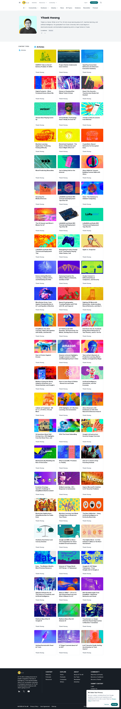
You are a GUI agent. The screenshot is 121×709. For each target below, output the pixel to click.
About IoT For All (78, 674)
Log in (85, 2)
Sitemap (54, 706)
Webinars (48, 674)
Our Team (76, 677)
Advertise (34, 2)
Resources (49, 679)
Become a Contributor (97, 677)
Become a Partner (96, 679)
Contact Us (94, 688)
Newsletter (86, 8)
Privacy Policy (34, 706)
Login (92, 686)
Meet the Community (97, 674)
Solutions (78, 8)
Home (61, 674)
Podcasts (48, 677)
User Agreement (45, 706)
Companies (63, 679)
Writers (62, 682)
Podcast (95, 8)
